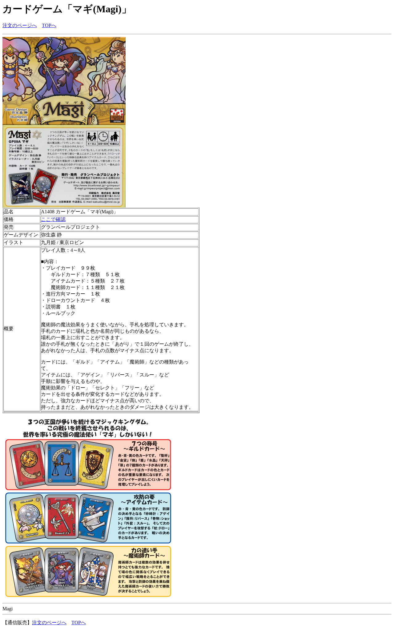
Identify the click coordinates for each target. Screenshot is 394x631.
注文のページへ (19, 25)
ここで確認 (53, 219)
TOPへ (49, 25)
